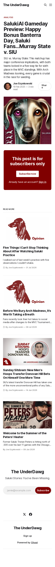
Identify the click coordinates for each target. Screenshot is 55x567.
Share (44, 86)
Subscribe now (27, 173)
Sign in (42, 181)
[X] (24, 514)
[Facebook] (30, 514)
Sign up (27, 535)
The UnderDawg (16, 5)
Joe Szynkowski (22, 83)
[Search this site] (45, 4)
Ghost (34, 542)
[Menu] (50, 4)
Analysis (8, 17)
